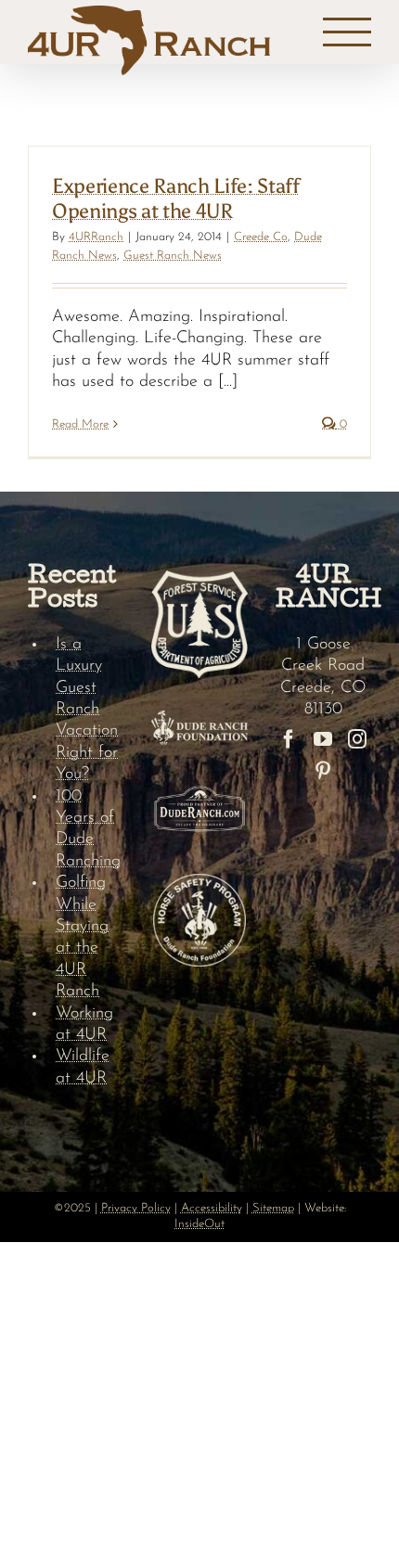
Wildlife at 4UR (82, 1067)
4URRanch (96, 237)
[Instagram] (357, 739)
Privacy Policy (136, 1208)
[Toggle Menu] (347, 32)
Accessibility (211, 1208)
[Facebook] (288, 739)
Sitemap (273, 1208)
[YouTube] (323, 739)
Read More (80, 424)
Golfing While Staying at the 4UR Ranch (82, 937)
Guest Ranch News (172, 256)
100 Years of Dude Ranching (88, 829)
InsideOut (199, 1224)
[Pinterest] (323, 771)
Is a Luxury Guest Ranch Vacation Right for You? (87, 709)
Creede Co (261, 237)
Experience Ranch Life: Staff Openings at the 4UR (176, 198)
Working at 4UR (84, 1025)
